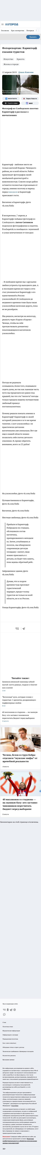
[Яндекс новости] (30, 98)
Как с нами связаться (9, 1043)
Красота (20, 59)
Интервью (30, 31)
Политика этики (8, 1026)
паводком (13, 192)
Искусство (8, 59)
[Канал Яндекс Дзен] (11, 103)
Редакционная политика (10, 1039)
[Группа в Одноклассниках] (7, 1009)
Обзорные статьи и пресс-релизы (13, 1047)
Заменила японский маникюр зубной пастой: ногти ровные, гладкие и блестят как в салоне (19, 686)
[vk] (17, 628)
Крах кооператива (17, 31)
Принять (33, 37)
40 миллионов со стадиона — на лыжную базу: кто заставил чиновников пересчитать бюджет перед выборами (20, 716)
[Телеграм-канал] (11, 1009)
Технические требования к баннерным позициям (18, 1051)
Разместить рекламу (9, 1055)
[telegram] (24, 628)
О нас (4, 1022)
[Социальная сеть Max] (30, 103)
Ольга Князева (25, 72)
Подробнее (14, 1105)
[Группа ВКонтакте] (11, 98)
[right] (38, 31)
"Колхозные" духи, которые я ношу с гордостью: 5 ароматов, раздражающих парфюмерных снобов (19, 701)
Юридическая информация (11, 1031)
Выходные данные (8, 1060)
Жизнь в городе (11, 64)
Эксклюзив (5, 31)
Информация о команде (10, 1035)
